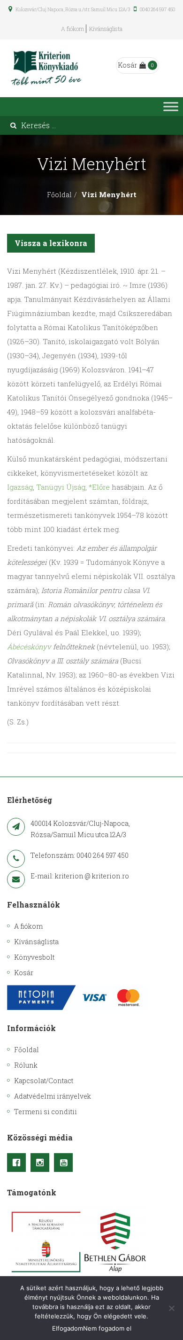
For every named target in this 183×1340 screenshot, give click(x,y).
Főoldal (59, 194)
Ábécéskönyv (29, 646)
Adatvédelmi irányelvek (52, 1096)
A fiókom (72, 28)
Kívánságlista (105, 28)
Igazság (20, 487)
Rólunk (26, 1065)
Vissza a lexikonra (51, 243)
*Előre (99, 487)
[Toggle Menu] (170, 106)
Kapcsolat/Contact (43, 1080)
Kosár (127, 65)
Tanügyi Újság (60, 487)
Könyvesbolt (34, 957)
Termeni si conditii (45, 1111)
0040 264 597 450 (157, 10)
